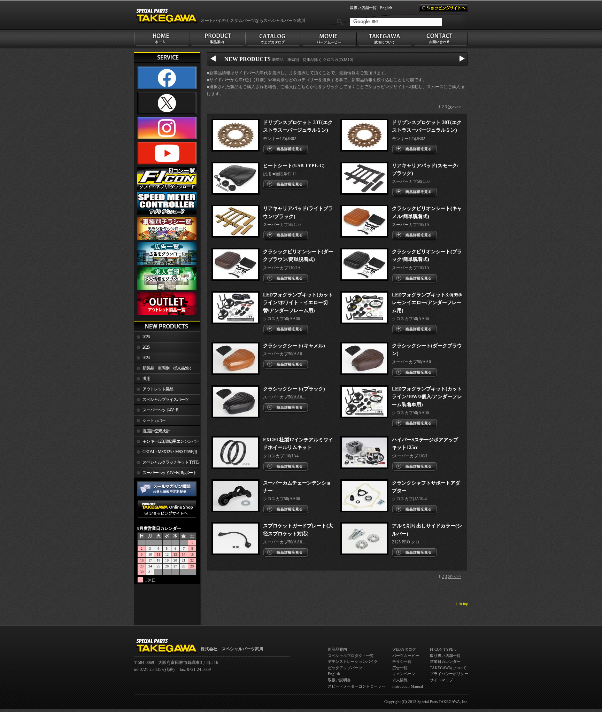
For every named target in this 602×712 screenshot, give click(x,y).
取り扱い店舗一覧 (445, 655)
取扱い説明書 (339, 680)
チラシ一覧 (401, 661)
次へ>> (454, 107)
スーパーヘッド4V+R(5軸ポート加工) (165, 474)
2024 (145, 357)
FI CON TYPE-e (443, 649)
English (386, 8)
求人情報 (400, 680)
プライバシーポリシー (449, 674)
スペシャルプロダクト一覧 (351, 655)
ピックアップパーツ (345, 668)
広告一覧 (400, 668)
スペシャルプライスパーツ (165, 399)
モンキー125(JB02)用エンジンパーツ (166, 443)
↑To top (462, 603)
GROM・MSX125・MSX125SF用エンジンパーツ (165, 453)
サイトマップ (441, 680)
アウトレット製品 (157, 389)
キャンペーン (403, 674)
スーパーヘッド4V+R (160, 410)
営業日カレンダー (445, 661)
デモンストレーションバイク (353, 661)
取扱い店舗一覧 (363, 8)
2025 (145, 347)
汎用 (146, 378)
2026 (145, 336)
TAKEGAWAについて (448, 668)
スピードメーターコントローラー (356, 686)
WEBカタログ (404, 649)
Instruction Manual (407, 686)
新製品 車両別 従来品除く (167, 368)
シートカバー (153, 420)
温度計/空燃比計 (156, 430)
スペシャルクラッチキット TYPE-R (166, 463)
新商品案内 (337, 649)
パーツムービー (405, 655)
